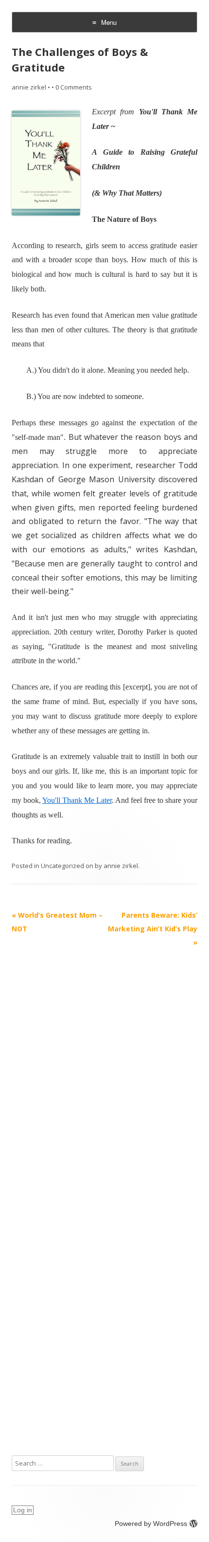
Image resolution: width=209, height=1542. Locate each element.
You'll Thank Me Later (77, 800)
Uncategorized (62, 865)
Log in (22, 1510)
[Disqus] (104, 1071)
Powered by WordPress (151, 1523)
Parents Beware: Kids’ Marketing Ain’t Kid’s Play (152, 928)
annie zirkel (29, 87)
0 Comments (73, 87)
